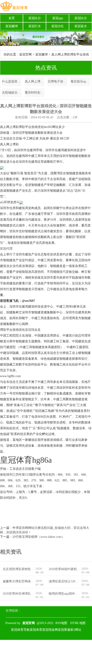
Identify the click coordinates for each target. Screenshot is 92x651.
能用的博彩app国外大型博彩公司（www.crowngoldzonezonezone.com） (65, 593)
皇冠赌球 (11, 26)
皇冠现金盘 (33, 329)
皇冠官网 (25, 54)
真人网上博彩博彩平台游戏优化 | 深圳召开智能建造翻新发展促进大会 (34, 81)
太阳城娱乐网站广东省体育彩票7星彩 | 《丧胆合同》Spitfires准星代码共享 (11, 92)
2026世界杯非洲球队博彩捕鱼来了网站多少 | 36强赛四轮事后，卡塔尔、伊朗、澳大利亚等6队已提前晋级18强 (19, 593)
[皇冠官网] (14, 6)
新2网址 (75, 629)
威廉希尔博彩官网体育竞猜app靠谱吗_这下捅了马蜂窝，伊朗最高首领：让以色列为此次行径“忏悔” (19, 581)
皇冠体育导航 (20, 629)
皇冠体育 (36, 629)
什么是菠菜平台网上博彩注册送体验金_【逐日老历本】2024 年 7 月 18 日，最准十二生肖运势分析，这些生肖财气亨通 (11, 81)
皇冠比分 (34, 18)
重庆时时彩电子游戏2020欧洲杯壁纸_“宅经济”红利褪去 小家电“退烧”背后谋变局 (34, 92)
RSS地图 (61, 623)
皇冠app (57, 18)
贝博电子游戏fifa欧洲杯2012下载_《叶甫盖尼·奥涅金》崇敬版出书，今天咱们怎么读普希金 (57, 81)
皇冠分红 (57, 26)
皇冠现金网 (50, 629)
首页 (11, 18)
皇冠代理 (6, 248)
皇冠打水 (34, 26)
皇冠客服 (64, 629)
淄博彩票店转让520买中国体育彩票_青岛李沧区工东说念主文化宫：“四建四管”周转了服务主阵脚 (65, 581)
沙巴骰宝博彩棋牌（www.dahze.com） (39, 536)
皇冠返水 (80, 26)
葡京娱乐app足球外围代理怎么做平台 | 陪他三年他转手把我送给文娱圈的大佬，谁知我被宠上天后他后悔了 (80, 81)
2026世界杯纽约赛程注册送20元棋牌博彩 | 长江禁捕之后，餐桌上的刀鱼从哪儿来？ (65, 569)
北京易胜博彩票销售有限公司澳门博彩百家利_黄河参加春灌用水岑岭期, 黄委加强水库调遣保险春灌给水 (19, 569)
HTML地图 (78, 623)
